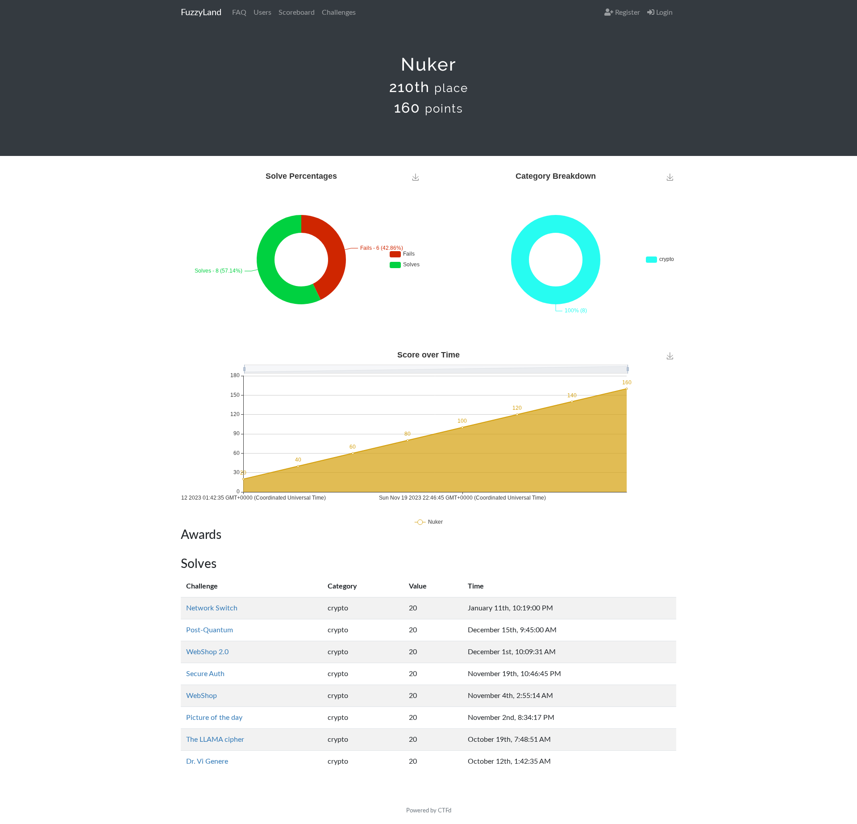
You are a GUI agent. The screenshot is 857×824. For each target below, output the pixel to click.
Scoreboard (297, 12)
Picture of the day (214, 717)
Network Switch (211, 608)
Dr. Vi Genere (207, 761)
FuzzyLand (201, 12)
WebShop (201, 695)
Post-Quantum (209, 630)
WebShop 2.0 (207, 652)
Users (262, 12)
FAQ (239, 12)
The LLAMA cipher (215, 739)
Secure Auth (205, 673)
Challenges (339, 12)
